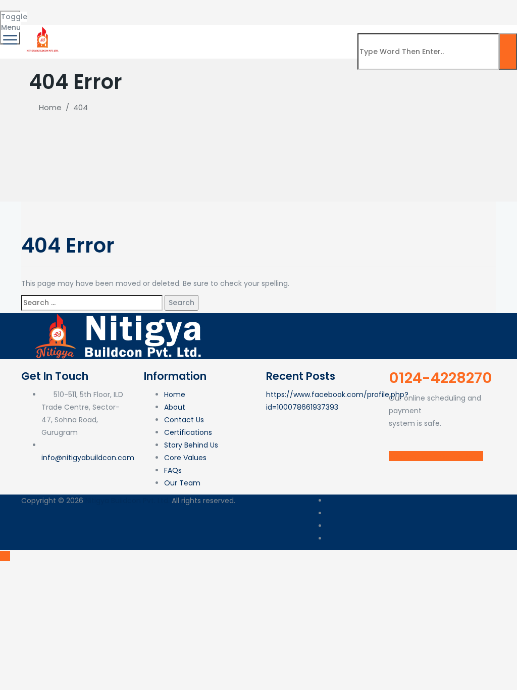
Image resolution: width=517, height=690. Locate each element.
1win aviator (202, 8)
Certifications (188, 432)
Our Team (182, 483)
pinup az (284, 8)
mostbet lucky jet (222, 8)
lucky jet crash (10, 8)
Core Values (185, 458)
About (174, 407)
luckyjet (276, 8)
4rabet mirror (340, 8)
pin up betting (181, 8)
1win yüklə (296, 8)
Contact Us (184, 420)
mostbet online (280, 8)
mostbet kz (96, 8)
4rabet (78, 8)
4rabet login (39, 8)
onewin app (324, 8)
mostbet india (20, 8)
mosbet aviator (250, 8)
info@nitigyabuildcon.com (87, 458)
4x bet (231, 8)
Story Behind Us (191, 445)
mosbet (48, 8)
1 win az (153, 8)
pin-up (87, 8)
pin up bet (14, 8)
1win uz (314, 8)
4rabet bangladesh (215, 8)
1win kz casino (144, 8)
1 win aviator (195, 8)
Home (48, 107)
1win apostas (161, 8)
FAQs (173, 470)
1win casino (24, 8)
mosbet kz (70, 8)
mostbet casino (173, 8)
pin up (229, 8)
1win (27, 8)
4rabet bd (140, 8)
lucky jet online (117, 8)
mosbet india (132, 8)
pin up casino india (104, 8)
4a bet (264, 8)
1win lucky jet (4, 8)
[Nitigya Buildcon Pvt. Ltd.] (257, 39)
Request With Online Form (436, 456)
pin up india (210, 8)
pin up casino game (111, 8)
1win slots (99, 8)
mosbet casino (188, 8)
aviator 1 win (318, 8)
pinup (58, 8)
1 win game (336, 8)
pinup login (92, 8)
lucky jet (122, 8)
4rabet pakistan (44, 8)
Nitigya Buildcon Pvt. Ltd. (127, 501)
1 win (1, 8)
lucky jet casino (303, 8)
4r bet (89, 8)
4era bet (73, 8)
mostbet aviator (34, 8)
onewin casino (65, 8)
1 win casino (30, 8)
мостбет (241, 8)
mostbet (17, 8)
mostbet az (206, 8)
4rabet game (169, 8)
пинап (330, 8)
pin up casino (136, 8)
